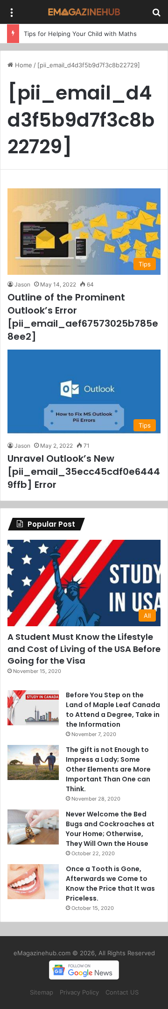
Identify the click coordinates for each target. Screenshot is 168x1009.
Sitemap (41, 992)
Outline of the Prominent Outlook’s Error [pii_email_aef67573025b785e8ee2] (82, 317)
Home (22, 65)
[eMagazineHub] (84, 12)
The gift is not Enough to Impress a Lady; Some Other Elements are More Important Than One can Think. (108, 769)
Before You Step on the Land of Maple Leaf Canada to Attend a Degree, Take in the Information (113, 709)
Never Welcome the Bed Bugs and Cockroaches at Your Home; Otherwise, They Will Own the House (110, 828)
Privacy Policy (79, 992)
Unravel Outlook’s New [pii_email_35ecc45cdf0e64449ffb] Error (83, 471)
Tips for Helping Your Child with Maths (80, 33)
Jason (22, 284)
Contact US (122, 992)
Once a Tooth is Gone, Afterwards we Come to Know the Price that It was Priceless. (110, 883)
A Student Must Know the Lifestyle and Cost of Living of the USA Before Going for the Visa (84, 648)
